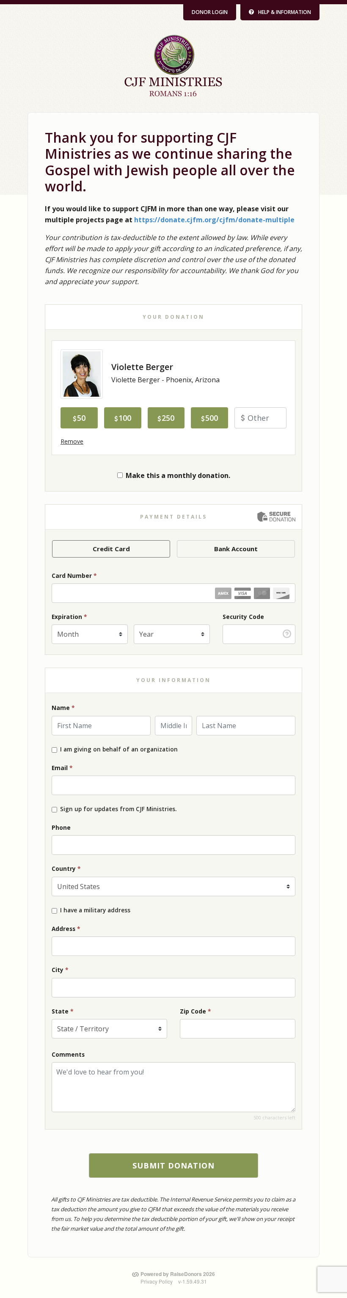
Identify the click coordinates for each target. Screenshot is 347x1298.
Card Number (74, 576)
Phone (61, 827)
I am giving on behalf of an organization (119, 749)
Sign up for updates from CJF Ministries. (118, 809)
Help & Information (284, 12)
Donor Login (210, 12)
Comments (68, 1054)
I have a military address (95, 910)
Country (66, 868)
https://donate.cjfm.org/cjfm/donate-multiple (214, 219)
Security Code (243, 617)
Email (62, 768)
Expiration (69, 617)
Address (66, 929)
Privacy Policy (156, 1281)
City (60, 970)
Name (63, 708)
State (62, 1011)
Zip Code (195, 1011)
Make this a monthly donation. (178, 475)
